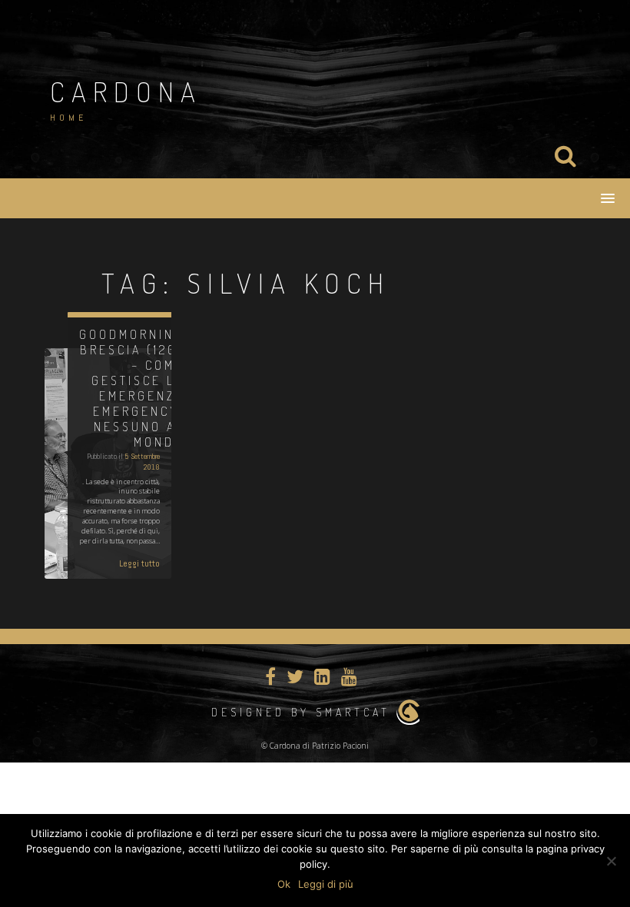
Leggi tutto (139, 563)
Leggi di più (325, 884)
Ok (283, 884)
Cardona (126, 91)
